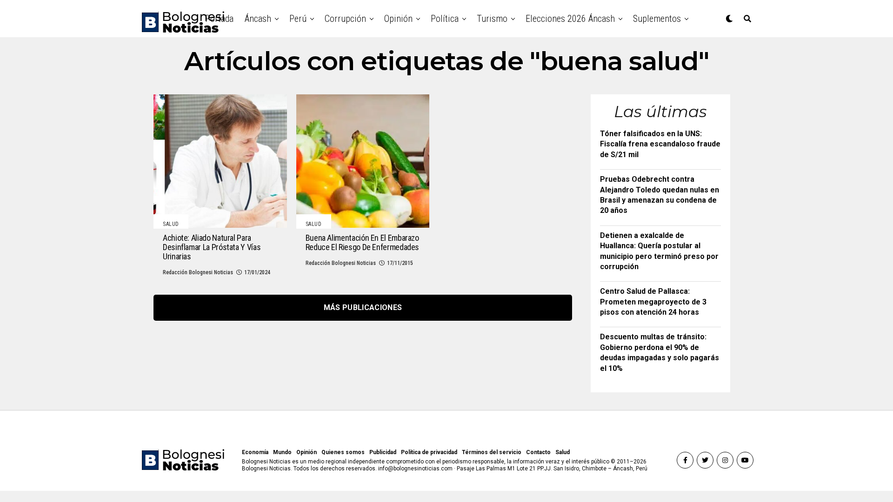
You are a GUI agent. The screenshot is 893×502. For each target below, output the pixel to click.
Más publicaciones (363, 307)
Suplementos (657, 18)
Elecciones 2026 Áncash (570, 18)
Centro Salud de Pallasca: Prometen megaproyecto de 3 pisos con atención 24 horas (653, 302)
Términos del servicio (491, 452)
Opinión (398, 18)
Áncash (258, 18)
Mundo (282, 452)
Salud (562, 452)
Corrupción (345, 18)
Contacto (538, 452)
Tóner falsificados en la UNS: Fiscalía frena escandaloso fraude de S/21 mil (660, 144)
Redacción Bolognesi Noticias (198, 272)
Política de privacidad (429, 452)
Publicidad (382, 452)
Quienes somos (343, 452)
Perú (298, 18)
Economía (255, 452)
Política (445, 18)
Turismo (492, 18)
